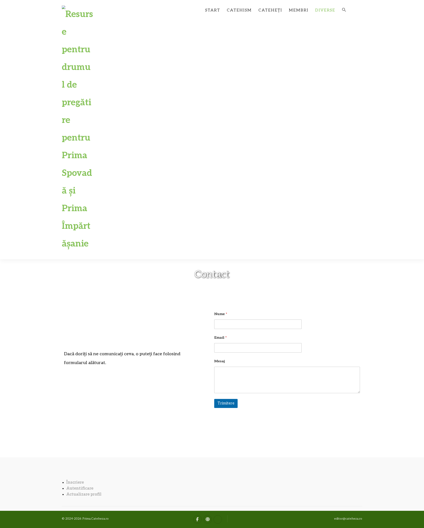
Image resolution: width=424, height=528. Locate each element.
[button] (344, 8)
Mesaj (219, 361)
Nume (220, 314)
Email (220, 338)
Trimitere (226, 403)
